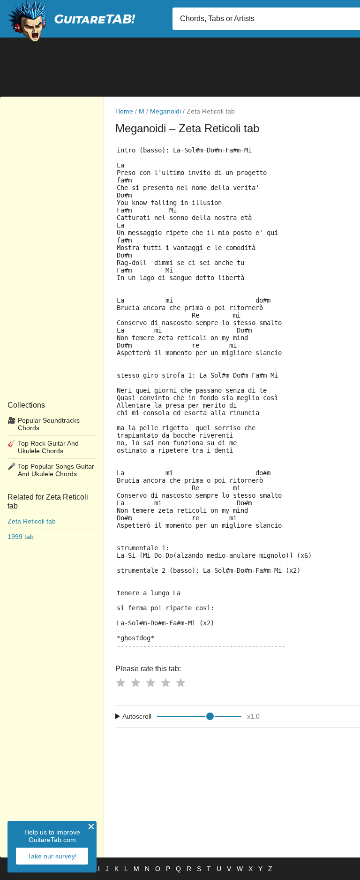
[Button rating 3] (150, 682)
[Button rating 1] (120, 682)
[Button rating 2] (135, 682)
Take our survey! (52, 856)
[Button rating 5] (180, 682)
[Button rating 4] (165, 682)
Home (124, 111)
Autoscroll (136, 716)
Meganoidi (165, 111)
